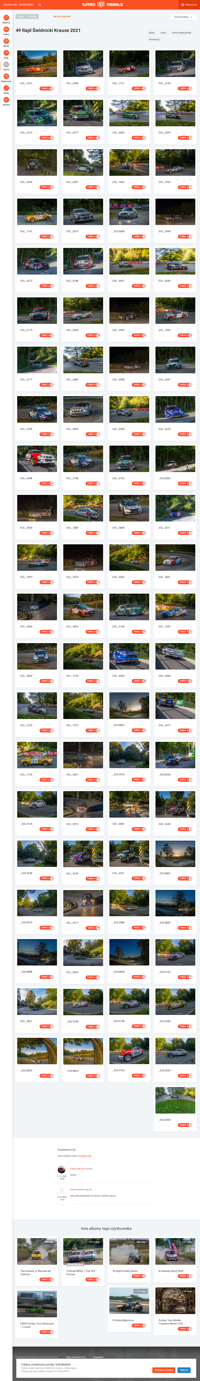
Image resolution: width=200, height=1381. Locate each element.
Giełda (6, 93)
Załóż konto (26, 4)
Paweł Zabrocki (77, 1169)
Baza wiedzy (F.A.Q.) (76, 1357)
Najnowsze (191, 4)
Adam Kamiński (77, 1189)
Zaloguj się (10, 4)
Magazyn (6, 23)
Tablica (6, 34)
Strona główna (164, 1370)
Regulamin (98, 1357)
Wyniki (6, 46)
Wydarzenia (6, 81)
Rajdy (152, 32)
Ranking (6, 105)
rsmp (163, 32)
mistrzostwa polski (181, 32)
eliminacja (154, 39)
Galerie (6, 70)
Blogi (6, 58)
